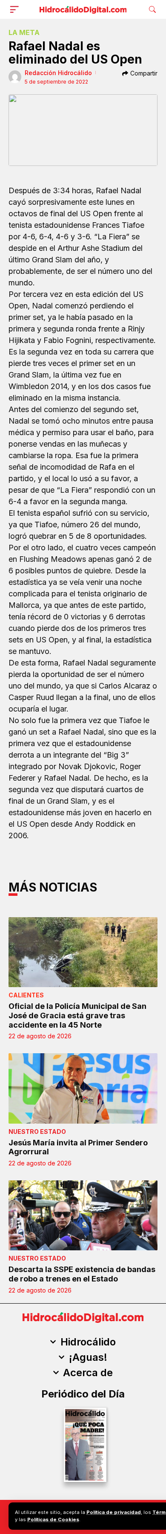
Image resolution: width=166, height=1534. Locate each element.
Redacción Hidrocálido (58, 72)
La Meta (24, 32)
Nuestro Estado (37, 1131)
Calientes (26, 995)
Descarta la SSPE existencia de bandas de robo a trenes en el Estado (82, 1274)
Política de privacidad (113, 1512)
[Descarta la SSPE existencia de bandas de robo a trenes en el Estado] (83, 1215)
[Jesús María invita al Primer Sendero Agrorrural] (83, 1088)
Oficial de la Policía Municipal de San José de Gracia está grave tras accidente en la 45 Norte (77, 1015)
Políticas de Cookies (53, 1519)
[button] (16, 9)
